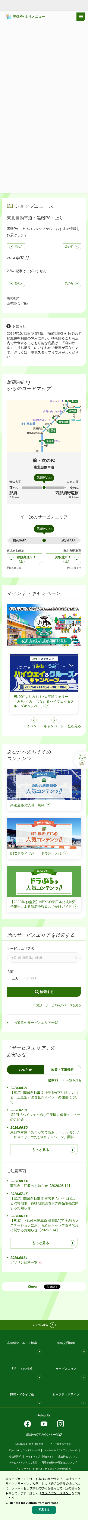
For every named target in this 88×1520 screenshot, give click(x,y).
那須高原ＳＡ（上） (26, 559)
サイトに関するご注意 (59, 1444)
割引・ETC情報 (22, 1368)
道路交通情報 (66, 1343)
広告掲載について (67, 1456)
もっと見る (40, 1150)
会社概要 (14, 1456)
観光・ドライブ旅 (22, 1394)
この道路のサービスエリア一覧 (34, 1023)
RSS (55, 1080)
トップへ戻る (40, 1325)
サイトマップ (33, 1456)
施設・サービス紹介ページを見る (58, 1005)
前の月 (19, 246)
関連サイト (48, 1456)
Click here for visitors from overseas (32, 1502)
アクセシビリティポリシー (23, 1450)
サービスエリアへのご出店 (23, 1462)
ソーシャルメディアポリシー (59, 1450)
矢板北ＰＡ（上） (63, 559)
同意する (44, 1509)
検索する (47, 992)
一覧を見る (73, 1080)
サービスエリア (66, 1368)
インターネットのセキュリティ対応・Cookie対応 (43, 1468)
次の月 (69, 246)
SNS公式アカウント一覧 (42, 1434)
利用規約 (20, 1444)
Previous (34, 720)
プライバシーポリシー (56, 1493)
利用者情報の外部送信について (57, 1462)
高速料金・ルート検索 (22, 1343)
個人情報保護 (36, 1444)
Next (54, 720)
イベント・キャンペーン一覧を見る (53, 726)
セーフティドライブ (66, 1394)
